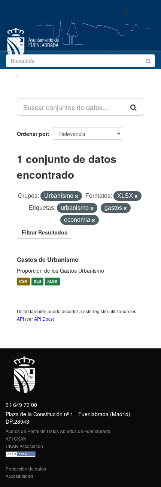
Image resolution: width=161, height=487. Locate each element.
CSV (23, 281)
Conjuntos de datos (52, 76)
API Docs (43, 318)
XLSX (52, 281)
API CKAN (16, 438)
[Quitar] (76, 196)
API (20, 318)
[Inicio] (9, 76)
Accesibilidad (19, 476)
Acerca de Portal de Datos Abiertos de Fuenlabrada (58, 431)
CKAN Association (24, 446)
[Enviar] (148, 60)
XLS (37, 281)
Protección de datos (26, 468)
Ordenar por (32, 133)
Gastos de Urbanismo (48, 259)
